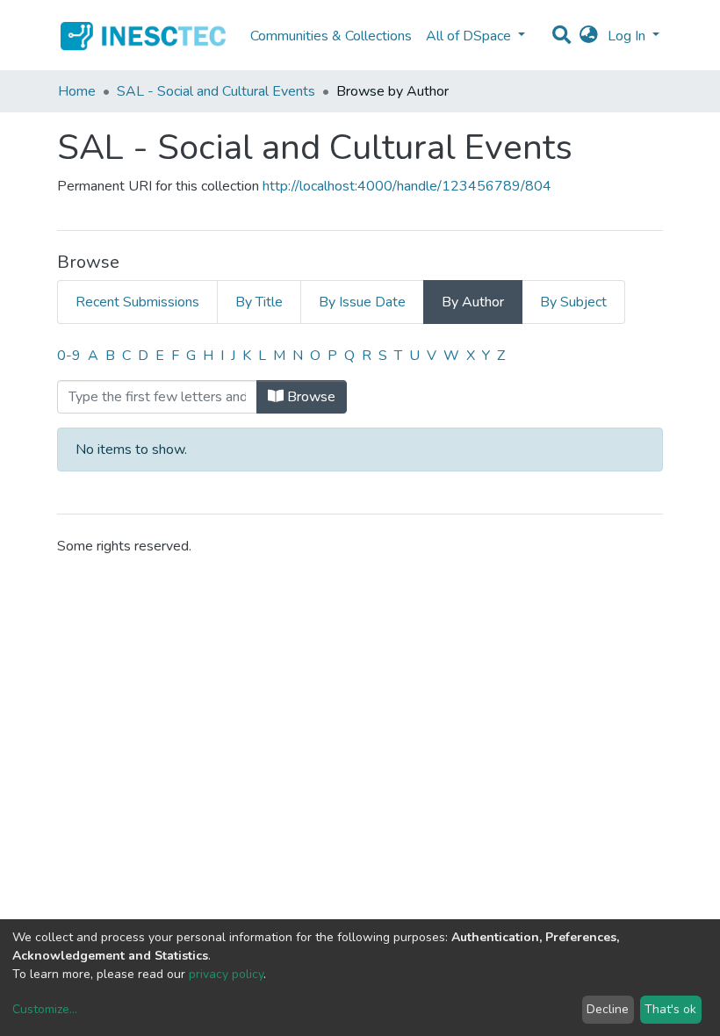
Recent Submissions (137, 302)
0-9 (69, 355)
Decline (608, 1009)
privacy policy (226, 974)
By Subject (573, 302)
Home (77, 91)
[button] (588, 36)
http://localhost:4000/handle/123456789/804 (407, 186)
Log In (628, 36)
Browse (309, 396)
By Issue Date (362, 302)
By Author (473, 302)
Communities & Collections (331, 36)
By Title (259, 302)
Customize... (44, 1009)
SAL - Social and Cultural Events (216, 91)
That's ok (670, 1009)
